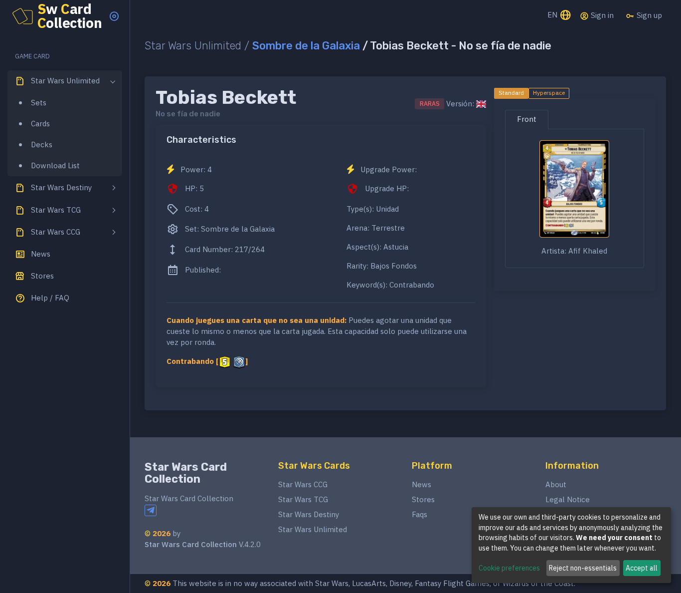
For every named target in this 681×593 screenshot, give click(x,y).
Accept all (642, 568)
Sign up (648, 15)
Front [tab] (526, 119)
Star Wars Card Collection (186, 473)
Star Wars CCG (303, 484)
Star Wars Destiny (308, 514)
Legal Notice (567, 499)
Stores (423, 499)
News (421, 484)
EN (553, 14)
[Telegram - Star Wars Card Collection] (151, 511)
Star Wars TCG (303, 499)
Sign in (601, 15)
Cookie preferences (509, 568)
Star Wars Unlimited (312, 529)
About (555, 484)
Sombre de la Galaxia (306, 45)
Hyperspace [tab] (549, 92)
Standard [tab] (511, 92)
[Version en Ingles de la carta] (481, 103)
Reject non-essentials (583, 568)
